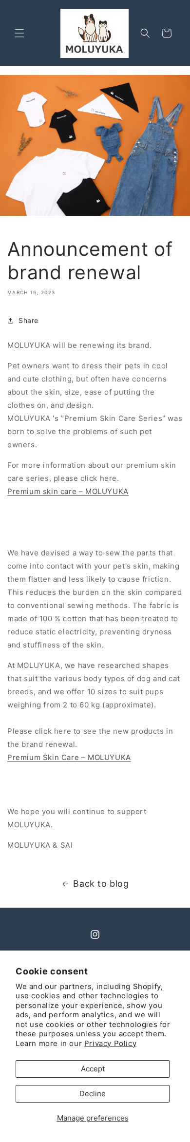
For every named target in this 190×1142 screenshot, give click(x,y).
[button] (19, 33)
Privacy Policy (110, 1043)
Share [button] (28, 320)
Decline (92, 1093)
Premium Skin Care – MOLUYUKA (69, 757)
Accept (93, 1068)
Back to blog (101, 883)
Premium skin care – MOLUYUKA (68, 491)
